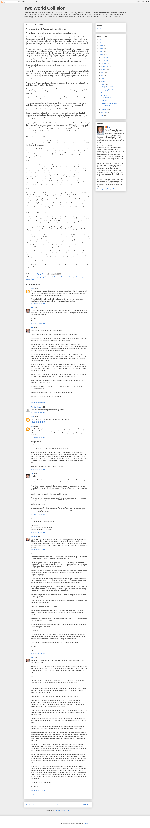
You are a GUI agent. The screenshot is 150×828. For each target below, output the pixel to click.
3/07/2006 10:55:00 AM (38, 515)
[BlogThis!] (54, 274)
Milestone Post (56, 277)
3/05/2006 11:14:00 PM (38, 403)
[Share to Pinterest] (60, 274)
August (104, 69)
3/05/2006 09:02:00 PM (38, 304)
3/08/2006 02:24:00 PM (38, 550)
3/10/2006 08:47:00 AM (38, 791)
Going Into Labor (107, 87)
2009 (102, 45)
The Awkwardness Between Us (107, 96)
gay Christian (46, 277)
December (105, 57)
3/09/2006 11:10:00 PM (38, 653)
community (34, 277)
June (103, 75)
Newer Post (30, 804)
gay (40, 277)
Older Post (86, 804)
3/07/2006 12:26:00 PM (38, 532)
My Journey (79, 277)
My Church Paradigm (68, 277)
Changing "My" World (108, 90)
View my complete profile (106, 189)
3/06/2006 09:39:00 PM (38, 469)
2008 (102, 48)
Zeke (32, 426)
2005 (102, 116)
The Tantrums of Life (108, 93)
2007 (102, 51)
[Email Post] (47, 274)
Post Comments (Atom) (62, 810)
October (104, 63)
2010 (102, 42)
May (103, 78)
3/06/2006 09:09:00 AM (38, 437)
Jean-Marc (34, 536)
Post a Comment (34, 795)
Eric (32, 308)
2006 (102, 54)
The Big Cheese (36, 407)
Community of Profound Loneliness (109, 104)
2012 (102, 39)
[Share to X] (56, 274)
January (104, 112)
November (105, 60)
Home (58, 804)
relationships (30, 279)
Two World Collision (44, 8)
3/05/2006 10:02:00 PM (38, 323)
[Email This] (52, 274)
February (104, 109)
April (103, 81)
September (105, 66)
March (103, 84)
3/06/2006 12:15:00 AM (38, 422)
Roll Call (104, 100)
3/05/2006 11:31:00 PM (38, 412)
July (103, 72)
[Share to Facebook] (58, 274)
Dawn (32, 288)
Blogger (86, 823)
